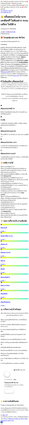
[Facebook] (2, 422)
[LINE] (1, 422)
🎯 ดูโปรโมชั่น (11, 31)
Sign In (2, 12)
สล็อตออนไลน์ (5, 72)
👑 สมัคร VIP (4, 31)
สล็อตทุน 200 (11, 418)
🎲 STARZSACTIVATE (7, 10)
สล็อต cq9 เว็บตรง (19, 418)
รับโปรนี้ (10, 391)
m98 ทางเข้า (16, 75)
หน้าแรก (5, 418)
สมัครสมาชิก (7, 12)
